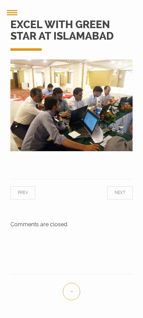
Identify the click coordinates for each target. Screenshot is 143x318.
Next (114, 192)
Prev (29, 192)
